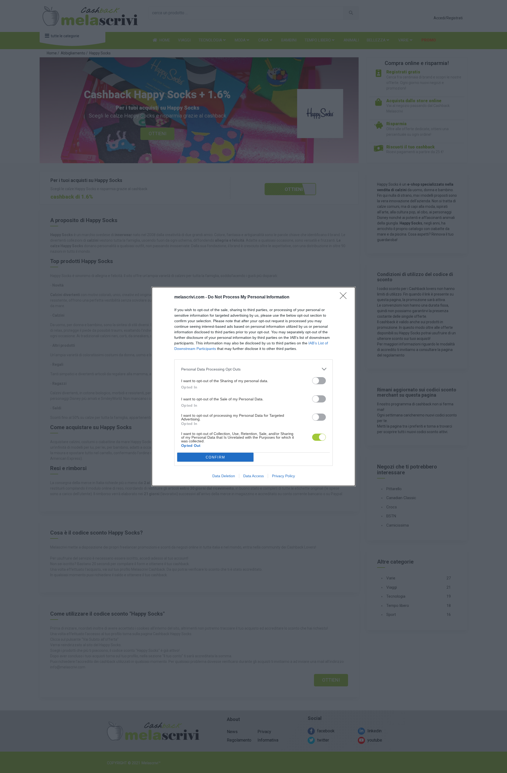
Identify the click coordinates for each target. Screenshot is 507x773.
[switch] (319, 380)
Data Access (253, 476)
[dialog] (253, 386)
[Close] (345, 297)
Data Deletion (223, 476)
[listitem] (253, 369)
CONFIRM (215, 457)
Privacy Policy (283, 476)
